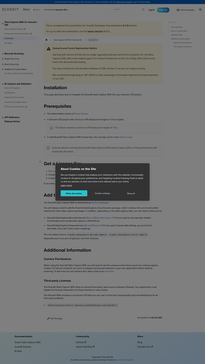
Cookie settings (102, 193)
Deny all (131, 193)
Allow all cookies (74, 193)
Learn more (66, 185)
